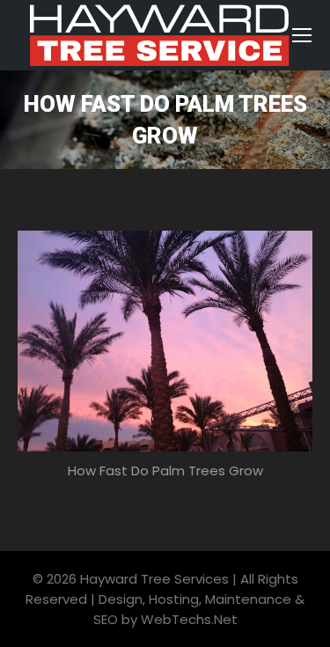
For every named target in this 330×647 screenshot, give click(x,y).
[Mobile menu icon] (301, 35)
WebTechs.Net (189, 619)
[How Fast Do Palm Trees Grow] (165, 341)
